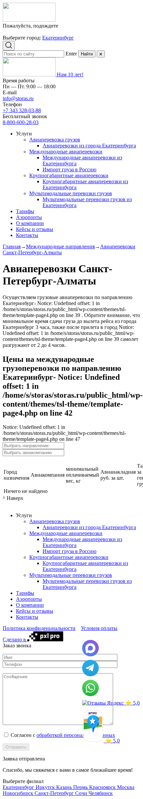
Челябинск (100, 793)
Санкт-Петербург (55, 793)
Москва (125, 787)
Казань (64, 787)
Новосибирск (19, 793)
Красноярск (103, 787)
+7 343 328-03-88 (22, 110)
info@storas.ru (18, 98)
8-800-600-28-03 (21, 122)
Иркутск (46, 787)
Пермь (81, 787)
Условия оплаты (99, 628)
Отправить (16, 747)
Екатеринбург (58, 37)
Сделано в (15, 639)
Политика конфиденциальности (39, 628)
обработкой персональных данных (76, 735)
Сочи (81, 793)
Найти (87, 53)
